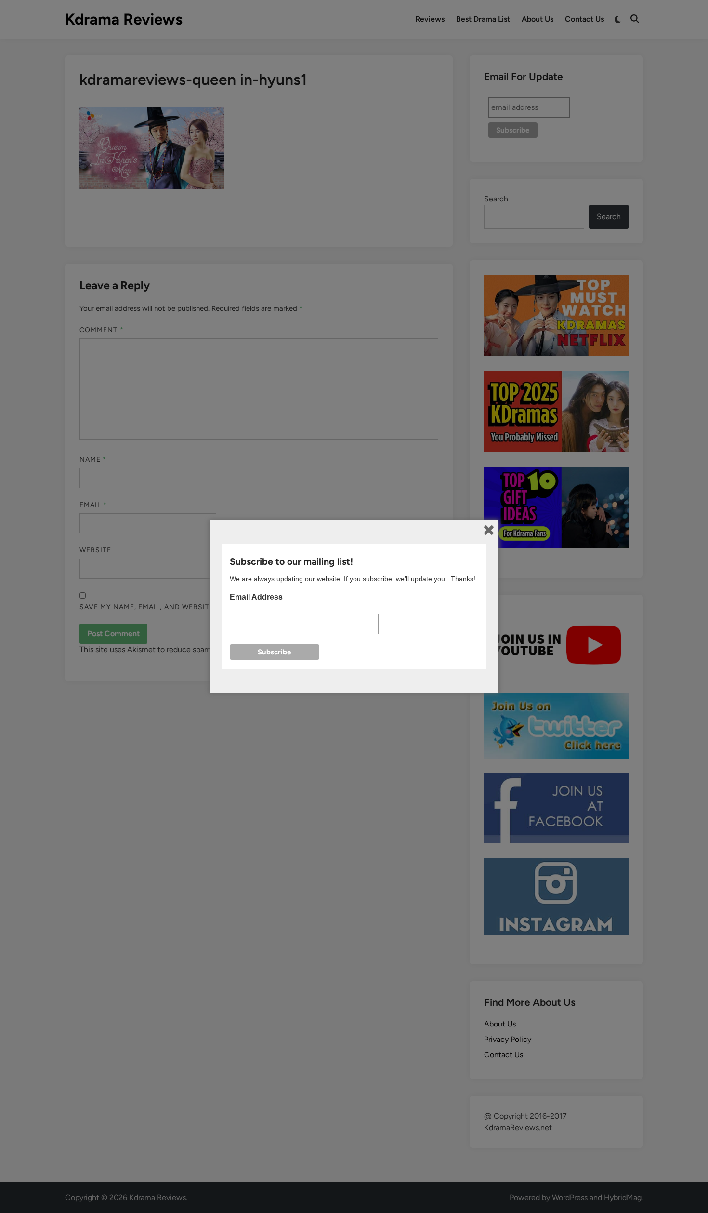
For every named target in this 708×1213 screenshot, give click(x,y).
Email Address (256, 597)
